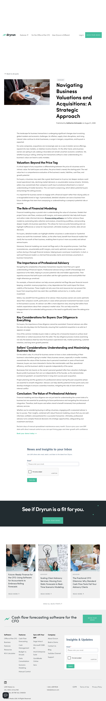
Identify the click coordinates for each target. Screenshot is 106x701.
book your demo (92, 619)
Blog (49, 649)
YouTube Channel (54, 653)
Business (7, 642)
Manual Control (25, 671)
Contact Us (52, 646)
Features (7, 646)
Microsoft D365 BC (39, 646)
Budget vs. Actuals (23, 653)
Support (51, 657)
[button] (24, 34)
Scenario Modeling (22, 666)
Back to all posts (13, 74)
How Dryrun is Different (61, 35)
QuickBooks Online (37, 659)
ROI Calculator (9, 653)
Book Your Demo (93, 35)
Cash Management (24, 646)
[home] (9, 35)
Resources (8, 649)
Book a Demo (53, 642)
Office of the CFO (10, 638)
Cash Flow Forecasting (23, 639)
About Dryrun (53, 638)
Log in (81, 35)
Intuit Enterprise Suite (39, 653)
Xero (35, 665)
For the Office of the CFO (41, 35)
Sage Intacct (38, 641)
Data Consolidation (24, 659)
